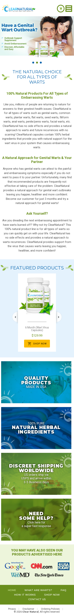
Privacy (12, 608)
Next (59, 317)
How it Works (25, 594)
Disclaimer (28, 608)
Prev (15, 317)
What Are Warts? (38, 590)
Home (12, 590)
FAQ (63, 590)
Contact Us (37, 599)
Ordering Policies (50, 608)
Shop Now (52, 594)
